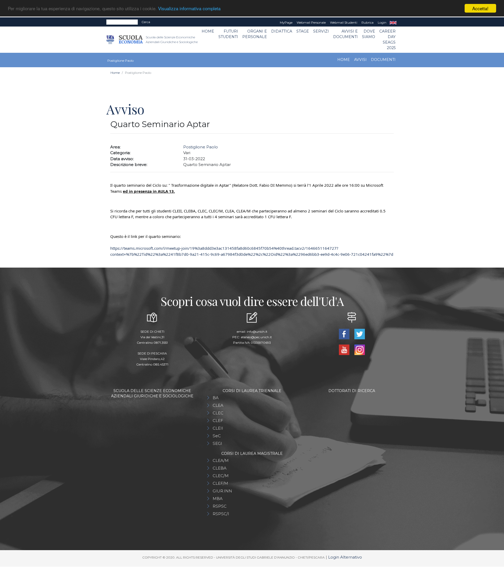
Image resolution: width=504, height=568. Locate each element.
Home (208, 31)
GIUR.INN (222, 490)
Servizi (321, 31)
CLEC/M (221, 475)
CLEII (218, 428)
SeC (217, 435)
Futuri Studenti (228, 34)
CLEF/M (220, 483)
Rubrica (367, 22)
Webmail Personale (311, 22)
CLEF (218, 420)
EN (393, 22)
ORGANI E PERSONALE (254, 34)
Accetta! (480, 8)
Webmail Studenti (343, 22)
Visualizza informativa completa (189, 8)
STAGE (302, 31)
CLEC (218, 412)
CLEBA (220, 468)
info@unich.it (257, 331)
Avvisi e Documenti (345, 34)
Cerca (145, 22)
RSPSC (220, 506)
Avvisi (360, 59)
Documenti (383, 59)
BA (216, 397)
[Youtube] (344, 349)
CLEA (218, 405)
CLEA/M (221, 460)
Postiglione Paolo (200, 146)
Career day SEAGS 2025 (387, 39)
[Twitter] (359, 333)
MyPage (286, 22)
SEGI (217, 443)
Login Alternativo (345, 557)
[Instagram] (359, 349)
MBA (218, 498)
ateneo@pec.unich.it (256, 337)
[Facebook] (344, 333)
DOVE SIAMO (368, 34)
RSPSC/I (221, 513)
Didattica (281, 31)
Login (382, 22)
